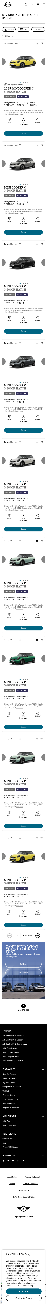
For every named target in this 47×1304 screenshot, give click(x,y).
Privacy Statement (32, 1177)
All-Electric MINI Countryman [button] (15, 1044)
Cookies (12, 1184)
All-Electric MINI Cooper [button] (13, 1040)
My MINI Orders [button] (9, 1083)
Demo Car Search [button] (10, 1079)
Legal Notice (12, 1177)
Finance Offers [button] (9, 1095)
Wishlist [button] (6, 1091)
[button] (19, 43)
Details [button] (23, 133)
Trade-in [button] (11, 29)
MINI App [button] (6, 1121)
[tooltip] (37, 43)
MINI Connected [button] (9, 1125)
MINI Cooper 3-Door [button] (11, 1053)
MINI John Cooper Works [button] (13, 1061)
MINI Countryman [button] (10, 1048)
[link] (26, 4)
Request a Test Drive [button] (11, 1108)
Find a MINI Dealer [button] (10, 1147)
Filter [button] (25, 29)
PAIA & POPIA (23, 1190)
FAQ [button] (4, 1143)
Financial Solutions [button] (10, 1099)
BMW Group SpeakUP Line (24, 1197)
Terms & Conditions (30, 1184)
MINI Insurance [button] (9, 1104)
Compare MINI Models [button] (12, 1087)
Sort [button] (39, 29)
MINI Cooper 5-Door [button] (11, 1057)
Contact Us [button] (7, 1139)
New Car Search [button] (9, 1074)
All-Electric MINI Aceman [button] (13, 1036)
